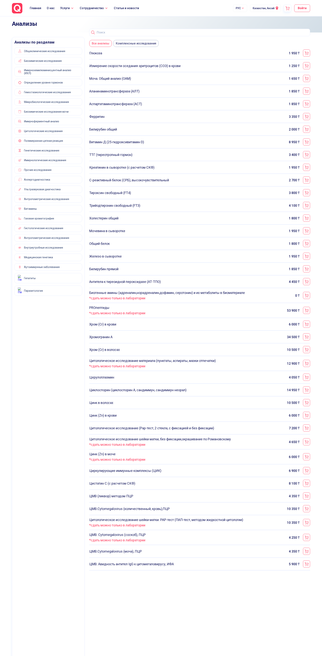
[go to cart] (287, 8)
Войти (302, 8)
